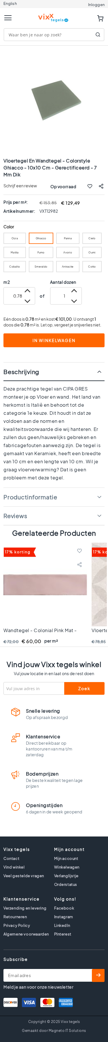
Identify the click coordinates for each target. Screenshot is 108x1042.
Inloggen (96, 4)
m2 (6, 282)
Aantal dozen (63, 282)
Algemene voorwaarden (26, 934)
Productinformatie (30, 497)
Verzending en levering (24, 908)
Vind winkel (14, 867)
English (10, 3)
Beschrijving (21, 371)
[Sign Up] (98, 975)
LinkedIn (62, 925)
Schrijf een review (20, 185)
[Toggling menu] (8, 17)
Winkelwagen (67, 867)
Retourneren (15, 916)
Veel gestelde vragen (23, 875)
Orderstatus (65, 884)
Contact (11, 858)
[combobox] (54, 34)
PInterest (62, 934)
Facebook (64, 908)
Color (8, 226)
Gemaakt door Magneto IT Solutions (54, 1030)
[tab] (54, 371)
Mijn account (66, 858)
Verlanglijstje (66, 875)
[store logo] (54, 15)
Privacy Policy (16, 925)
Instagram (63, 916)
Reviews (15, 515)
